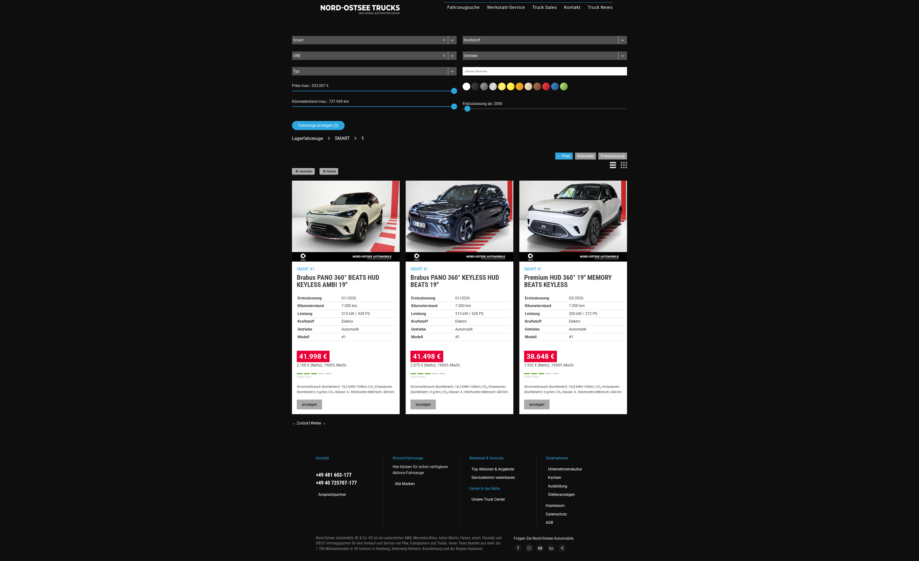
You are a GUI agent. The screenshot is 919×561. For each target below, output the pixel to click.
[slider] (454, 91)
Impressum (555, 505)
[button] (452, 40)
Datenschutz (556, 514)
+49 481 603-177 (334, 475)
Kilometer (585, 156)
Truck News (600, 7)
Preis (566, 156)
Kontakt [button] (572, 7)
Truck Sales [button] (544, 7)
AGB (549, 522)
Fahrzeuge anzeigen (318, 125)
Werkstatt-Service (506, 7)
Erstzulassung (613, 156)
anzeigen (309, 404)
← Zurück (300, 423)
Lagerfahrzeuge (307, 138)
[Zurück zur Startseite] (360, 9)
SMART (342, 138)
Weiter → (318, 423)
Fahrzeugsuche (463, 7)
